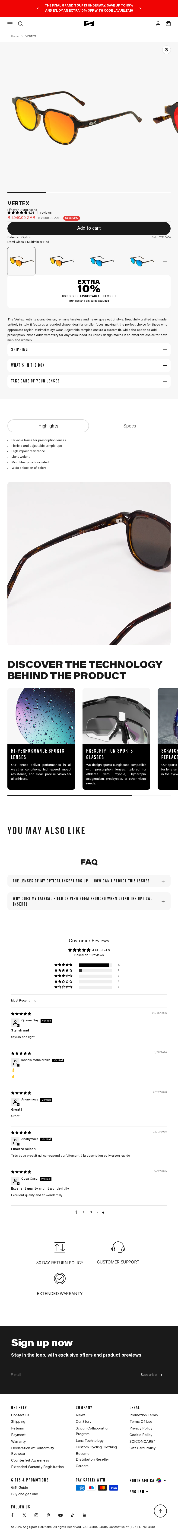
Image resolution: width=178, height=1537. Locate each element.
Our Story (83, 1422)
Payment (18, 1435)
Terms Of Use (141, 1422)
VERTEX (30, 36)
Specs (130, 426)
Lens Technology (90, 1441)
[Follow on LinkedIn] (84, 1515)
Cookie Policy (141, 1435)
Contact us (20, 1415)
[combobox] (148, 1480)
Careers (82, 1466)
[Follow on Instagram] (36, 1515)
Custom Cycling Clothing (96, 1447)
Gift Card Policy (143, 1448)
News (81, 1415)
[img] (21, 1014)
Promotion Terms (144, 1415)
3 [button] (91, 1212)
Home (15, 36)
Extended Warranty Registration (37, 1467)
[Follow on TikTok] (72, 1515)
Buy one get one (24, 1494)
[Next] (140, 8)
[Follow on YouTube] (60, 1515)
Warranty (18, 1442)
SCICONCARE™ (142, 1442)
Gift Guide (19, 1488)
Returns (17, 1428)
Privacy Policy (141, 1428)
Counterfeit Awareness (30, 1460)
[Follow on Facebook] (12, 1515)
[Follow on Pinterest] (48, 1515)
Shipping (18, 1422)
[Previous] (37, 8)
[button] (17, 213)
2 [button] (84, 1212)
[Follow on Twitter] (24, 1515)
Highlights (48, 426)
